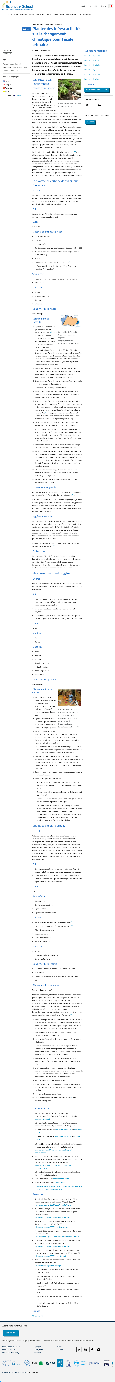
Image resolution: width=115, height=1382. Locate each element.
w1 (75, 151)
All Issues (23, 14)
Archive (59, 1346)
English (7, 81)
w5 (51, 937)
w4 (71, 922)
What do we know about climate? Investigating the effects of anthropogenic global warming (59, 1188)
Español (7, 91)
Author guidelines (84, 14)
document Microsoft (63, 1129)
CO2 (16, 70)
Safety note (38, 1349)
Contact (84, 6)
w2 (70, 262)
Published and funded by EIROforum (14, 1372)
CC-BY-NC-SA (37, 1315)
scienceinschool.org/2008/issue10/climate (51, 1256)
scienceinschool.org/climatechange (48, 1265)
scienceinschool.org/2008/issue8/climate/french (53, 1217)
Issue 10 (58, 24)
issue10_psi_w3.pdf (92, 79)
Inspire (31, 14)
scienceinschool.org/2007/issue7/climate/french (53, 1205)
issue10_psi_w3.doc (92, 74)
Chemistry (19, 64)
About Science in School (11, 1346)
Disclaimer (37, 1352)
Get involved (71, 14)
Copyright (37, 1346)
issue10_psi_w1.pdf (92, 60)
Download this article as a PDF (97, 89)
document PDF (59, 1182)
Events (55, 14)
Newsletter (94, 6)
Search (103, 6)
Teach (48, 14)
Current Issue (13, 14)
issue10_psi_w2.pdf (92, 69)
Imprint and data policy (10, 1352)
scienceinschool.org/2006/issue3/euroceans (51, 1227)
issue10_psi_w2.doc (92, 65)
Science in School (38, 24)
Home (4, 14)
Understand (40, 14)
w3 (45, 268)
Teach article (26, 29)
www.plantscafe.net (42, 1119)
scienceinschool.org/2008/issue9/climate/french (53, 1246)
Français (8, 84)
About (62, 14)
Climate (25, 67)
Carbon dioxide (16, 67)
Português (8, 88)
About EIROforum (8, 1349)
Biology (11, 64)
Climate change (8, 70)
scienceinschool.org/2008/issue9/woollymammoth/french (57, 1236)
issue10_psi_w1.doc (92, 55)
